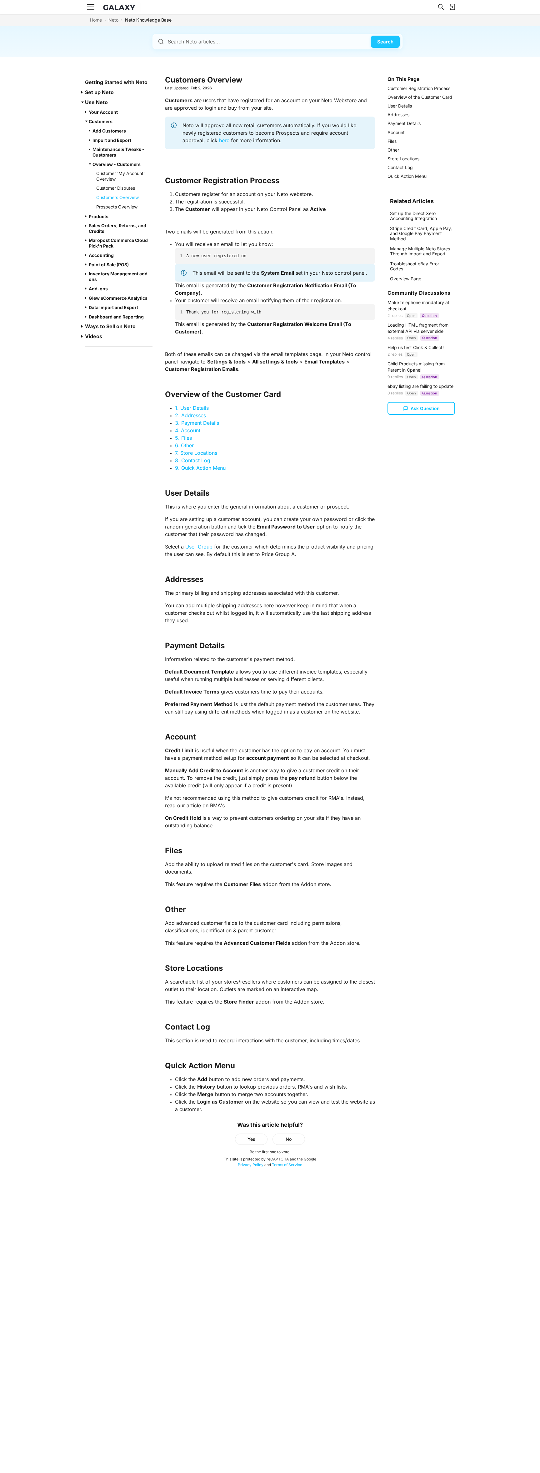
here (224, 140)
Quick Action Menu (407, 176)
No (289, 1139)
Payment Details (404, 123)
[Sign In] (452, 7)
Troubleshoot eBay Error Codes (414, 266)
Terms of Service (287, 1164)
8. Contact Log (192, 460)
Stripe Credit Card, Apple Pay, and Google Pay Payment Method (421, 233)
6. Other (184, 445)
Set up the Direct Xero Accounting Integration (413, 216)
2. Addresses (190, 415)
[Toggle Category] (82, 92)
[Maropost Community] (120, 7)
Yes (251, 1139)
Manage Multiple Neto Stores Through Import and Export (420, 251)
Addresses (398, 114)
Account (396, 132)
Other (393, 150)
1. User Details (192, 408)
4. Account (187, 430)
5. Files (183, 438)
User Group (198, 547)
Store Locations (403, 158)
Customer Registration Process (419, 88)
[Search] (441, 7)
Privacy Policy (250, 1164)
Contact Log (400, 167)
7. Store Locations (196, 453)
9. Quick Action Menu (200, 468)
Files (392, 141)
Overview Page (405, 278)
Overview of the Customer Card (420, 97)
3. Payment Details (197, 423)
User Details (400, 105)
